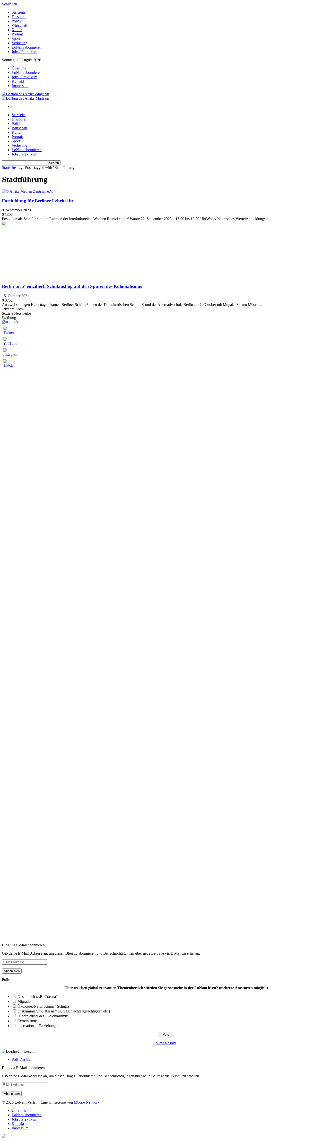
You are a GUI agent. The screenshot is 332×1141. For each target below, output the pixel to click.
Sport (16, 38)
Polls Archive (22, 1059)
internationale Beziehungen (38, 1026)
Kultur (17, 30)
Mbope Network (86, 1102)
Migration (25, 1001)
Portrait (17, 34)
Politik (17, 21)
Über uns (19, 68)
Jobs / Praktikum (24, 52)
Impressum (20, 86)
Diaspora (19, 17)
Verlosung (19, 43)
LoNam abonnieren (27, 47)
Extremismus (27, 1021)
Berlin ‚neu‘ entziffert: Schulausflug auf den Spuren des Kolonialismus (72, 286)
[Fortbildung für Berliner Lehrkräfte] (27, 191)
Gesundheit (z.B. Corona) (37, 996)
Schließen (9, 4)
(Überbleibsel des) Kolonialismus (43, 1016)
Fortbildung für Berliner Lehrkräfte (38, 200)
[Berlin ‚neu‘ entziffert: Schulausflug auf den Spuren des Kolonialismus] (41, 277)
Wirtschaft (19, 25)
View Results (166, 1043)
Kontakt (18, 81)
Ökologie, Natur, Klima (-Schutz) (43, 1006)
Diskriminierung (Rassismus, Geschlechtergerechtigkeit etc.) (63, 1011)
